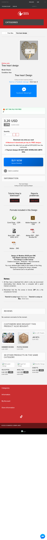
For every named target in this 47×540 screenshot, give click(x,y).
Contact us (5, 2)
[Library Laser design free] (23, 431)
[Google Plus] (21, 416)
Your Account (6, 6)
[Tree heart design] (29, 50)
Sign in (15, 6)
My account (6, 401)
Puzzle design (22, 347)
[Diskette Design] (38, 364)
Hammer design (8, 347)
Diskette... (35, 368)
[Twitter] (8, 416)
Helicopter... (6, 370)
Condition (5, 72)
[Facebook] (4, 416)
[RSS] (12, 416)
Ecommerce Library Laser (13, 425)
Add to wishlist (13, 171)
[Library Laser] (23, 13)
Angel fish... (21, 370)
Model (4, 70)
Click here (14, 200)
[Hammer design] (8, 337)
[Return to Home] (4, 33)
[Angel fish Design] (23, 365)
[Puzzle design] (23, 337)
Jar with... (36, 337)
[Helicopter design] (8, 365)
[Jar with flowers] (38, 333)
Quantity (7, 131)
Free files (10, 33)
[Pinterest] (25, 416)
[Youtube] (17, 416)
